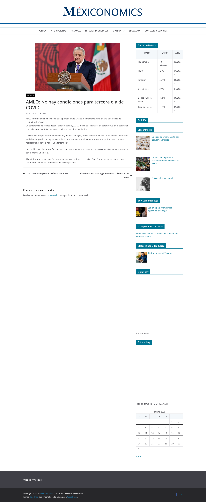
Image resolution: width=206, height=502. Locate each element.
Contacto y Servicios (156, 30)
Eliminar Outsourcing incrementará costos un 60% (104, 175)
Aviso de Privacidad (32, 479)
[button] (123, 31)
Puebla (42, 30)
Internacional (58, 30)
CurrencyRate (142, 333)
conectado (52, 195)
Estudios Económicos (96, 30)
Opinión (117, 30)
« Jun (138, 456)
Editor (44, 113)
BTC (153, 403)
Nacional (76, 30)
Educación (134, 30)
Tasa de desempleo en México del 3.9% (47, 173)
